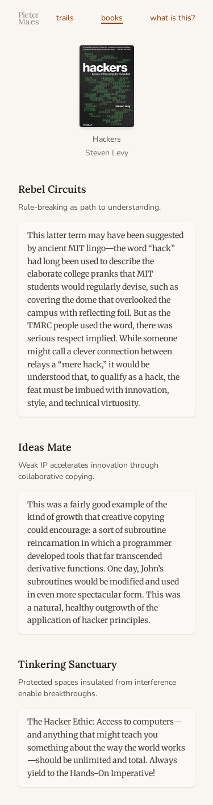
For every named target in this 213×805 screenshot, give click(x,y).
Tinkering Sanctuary (67, 664)
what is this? (172, 17)
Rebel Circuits (52, 189)
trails (65, 17)
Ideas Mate (45, 447)
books (112, 17)
